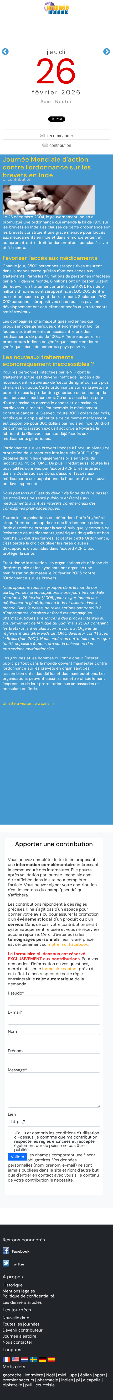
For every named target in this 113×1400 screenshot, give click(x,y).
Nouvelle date (16, 1318)
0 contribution (17, 179)
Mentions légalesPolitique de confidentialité (28, 1293)
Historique (13, 1285)
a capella (92, 1380)
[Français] (7, 1362)
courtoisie (45, 1385)
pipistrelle (12, 1385)
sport (100, 1375)
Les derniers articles (22, 1302)
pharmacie (47, 1380)
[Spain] (51, 1362)
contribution (60, 145)
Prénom (15, 1050)
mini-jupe (67, 1375)
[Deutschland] (42, 1362)
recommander (60, 135)
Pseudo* (16, 993)
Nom (12, 1031)
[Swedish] (33, 1362)
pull (28, 1385)
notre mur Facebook (68, 944)
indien (67, 1380)
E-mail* (15, 1012)
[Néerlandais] (24, 1362)
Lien (12, 1114)
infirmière (34, 1375)
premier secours (18, 1380)
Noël (50, 1375)
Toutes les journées (21, 1324)
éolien (86, 1375)
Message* (17, 1069)
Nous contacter (17, 1342)
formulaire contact (60, 968)
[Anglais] (15, 1362)
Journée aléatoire (19, 1336)
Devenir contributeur (23, 1330)
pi (78, 1380)
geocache (12, 1375)
